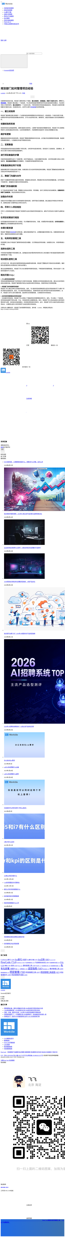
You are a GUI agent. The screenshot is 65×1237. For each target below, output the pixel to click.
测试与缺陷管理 (9, 20)
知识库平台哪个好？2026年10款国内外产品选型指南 (19, 633)
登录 (2, 40)
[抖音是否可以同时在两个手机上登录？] (24, 804)
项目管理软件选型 (19, 975)
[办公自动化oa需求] (24, 757)
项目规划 (3, 103)
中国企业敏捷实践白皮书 (11, 24)
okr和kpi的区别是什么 (10, 875)
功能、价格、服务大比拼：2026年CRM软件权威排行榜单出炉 (22, 1012)
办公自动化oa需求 (9, 760)
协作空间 (39, 1052)
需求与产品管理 (9, 16)
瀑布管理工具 (29, 965)
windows (21, 962)
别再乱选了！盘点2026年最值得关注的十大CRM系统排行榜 (22, 1016)
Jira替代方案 (7, 12)
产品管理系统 (30, 962)
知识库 (38, 965)
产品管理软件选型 (54, 962)
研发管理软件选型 (56, 965)
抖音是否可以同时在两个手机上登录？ (15, 808)
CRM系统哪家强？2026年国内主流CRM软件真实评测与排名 (22, 1010)
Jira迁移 (44, 959)
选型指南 (35, 968)
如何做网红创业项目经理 (11, 943)
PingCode (9, 962)
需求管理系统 (5, 972)
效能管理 (27, 1052)
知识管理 (6, 18)
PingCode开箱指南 (9, 1042)
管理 (17, 969)
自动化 (44, 1052)
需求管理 (46, 969)
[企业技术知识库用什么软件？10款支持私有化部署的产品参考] (24, 544)
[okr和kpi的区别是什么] (24, 872)
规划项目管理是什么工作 (11, 903)
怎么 (20, 965)
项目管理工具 (33, 972)
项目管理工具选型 (50, 972)
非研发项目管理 (9, 8)
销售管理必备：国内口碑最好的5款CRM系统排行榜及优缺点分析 (23, 1008)
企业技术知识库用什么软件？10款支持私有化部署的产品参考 (22, 547)
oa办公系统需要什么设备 (11, 767)
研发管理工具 (46, 965)
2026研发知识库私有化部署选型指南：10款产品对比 (19, 581)
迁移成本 (24, 969)
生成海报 (29, 398)
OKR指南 (7, 1044)
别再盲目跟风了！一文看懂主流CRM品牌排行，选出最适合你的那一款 (25, 1014)
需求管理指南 (8, 1046)
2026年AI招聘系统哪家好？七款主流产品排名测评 (19, 726)
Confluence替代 (7, 960)
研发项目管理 (8, 10)
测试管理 (33, 1052)
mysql (52, 959)
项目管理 (33, 107)
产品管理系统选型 (42, 962)
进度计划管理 (8, 14)
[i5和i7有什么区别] (24, 838)
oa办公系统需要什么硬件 (11, 774)
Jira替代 (21, 959)
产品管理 (16, 1052)
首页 (9, 70)
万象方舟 (54, 1052)
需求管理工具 (56, 969)
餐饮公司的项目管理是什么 (12, 889)
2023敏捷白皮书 (9, 1038)
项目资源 (13, 232)
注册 (5, 40)
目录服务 (49, 1052)
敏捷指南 (6, 1040)
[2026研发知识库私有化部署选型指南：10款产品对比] (24, 578)
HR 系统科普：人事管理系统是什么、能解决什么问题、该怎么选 (23, 462)
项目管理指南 (8, 1048)
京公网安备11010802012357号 (22, 1055)
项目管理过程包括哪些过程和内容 (14, 937)
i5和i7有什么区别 (9, 842)
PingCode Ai (7, 22)
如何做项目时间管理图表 (11, 896)
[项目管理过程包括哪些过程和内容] (24, 933)
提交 (2, 449)
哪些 (8, 965)
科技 (23, 93)
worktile (3, 93)
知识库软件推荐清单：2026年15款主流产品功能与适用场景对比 (23, 514)
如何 (14, 965)
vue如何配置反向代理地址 (12, 882)
